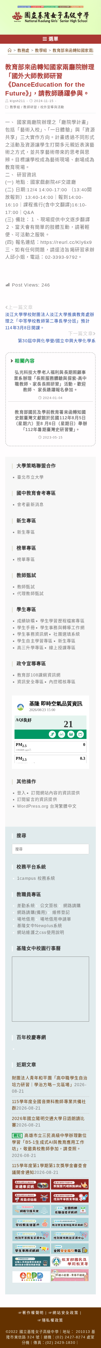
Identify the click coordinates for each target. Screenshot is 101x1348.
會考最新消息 (30, 504)
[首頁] (10, 50)
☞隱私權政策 (50, 1320)
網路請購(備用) (32, 912)
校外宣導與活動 (52, 107)
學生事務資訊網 (32, 634)
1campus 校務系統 (36, 878)
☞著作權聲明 (31, 1313)
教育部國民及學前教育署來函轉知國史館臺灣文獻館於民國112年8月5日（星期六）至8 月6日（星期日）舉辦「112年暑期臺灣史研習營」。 (50, 421)
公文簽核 (49, 905)
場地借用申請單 (55, 919)
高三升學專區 (30, 647)
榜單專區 (26, 559)
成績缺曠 (26, 621)
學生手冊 (26, 627)
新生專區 (26, 532)
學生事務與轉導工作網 (62, 627)
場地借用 (26, 919)
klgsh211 (17, 101)
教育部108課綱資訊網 (39, 675)
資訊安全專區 (30, 682)
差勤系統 (26, 905)
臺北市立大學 (30, 477)
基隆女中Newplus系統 (39, 925)
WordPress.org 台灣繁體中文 (47, 806)
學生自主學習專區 (35, 641)
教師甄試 (26, 587)
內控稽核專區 (62, 682)
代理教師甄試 (30, 593)
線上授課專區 (62, 647)
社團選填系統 (66, 634)
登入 (21, 793)
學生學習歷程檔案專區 (62, 621)
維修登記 (61, 912)
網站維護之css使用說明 (40, 932)
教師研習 (30, 107)
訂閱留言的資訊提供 (37, 799)
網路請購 (72, 905)
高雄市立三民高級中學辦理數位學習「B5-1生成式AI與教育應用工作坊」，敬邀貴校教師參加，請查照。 (49, 1142)
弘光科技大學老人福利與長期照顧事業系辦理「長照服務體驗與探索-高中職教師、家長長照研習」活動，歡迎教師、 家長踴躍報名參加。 (50, 381)
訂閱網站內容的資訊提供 (55, 793)
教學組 (15, 107)
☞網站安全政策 (63, 1313)
